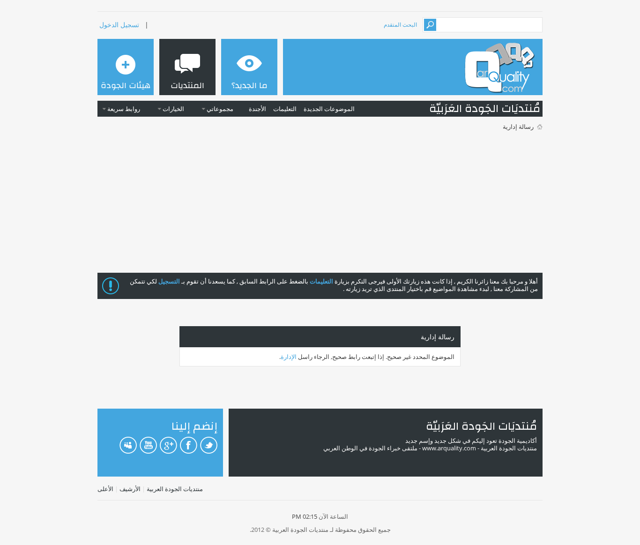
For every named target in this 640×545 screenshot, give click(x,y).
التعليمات (285, 109)
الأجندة (257, 109)
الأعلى (105, 489)
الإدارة (289, 356)
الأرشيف (130, 489)
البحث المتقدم (400, 25)
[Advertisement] (320, 202)
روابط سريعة (123, 109)
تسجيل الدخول (119, 24)
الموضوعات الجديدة (329, 109)
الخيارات (173, 109)
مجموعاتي (220, 109)
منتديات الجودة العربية (175, 489)
